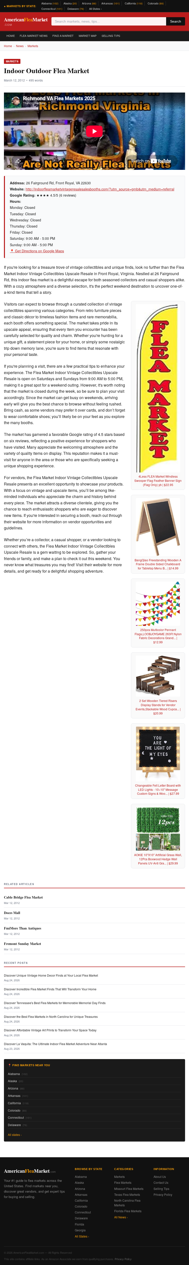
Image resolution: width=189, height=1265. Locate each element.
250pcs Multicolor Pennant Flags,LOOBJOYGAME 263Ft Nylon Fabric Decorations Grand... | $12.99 (158, 636)
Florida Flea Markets (128, 1211)
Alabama (49, 3)
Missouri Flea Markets (128, 1188)
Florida (79, 1224)
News (20, 46)
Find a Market (63, 36)
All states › (15, 1134)
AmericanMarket (25, 21)
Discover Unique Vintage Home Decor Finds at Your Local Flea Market (51, 975)
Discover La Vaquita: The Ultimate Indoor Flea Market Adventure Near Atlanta (55, 1044)
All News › (121, 1217)
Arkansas (110, 3)
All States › (95, 9)
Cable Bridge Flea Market (23, 897)
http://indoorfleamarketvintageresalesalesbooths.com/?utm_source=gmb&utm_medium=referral (100, 189)
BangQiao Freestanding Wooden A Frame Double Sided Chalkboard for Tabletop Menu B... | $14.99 (158, 564)
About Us (160, 1176)
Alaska (70, 3)
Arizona (89, 3)
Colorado (156, 3)
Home (10, 36)
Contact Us (161, 1182)
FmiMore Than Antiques (22, 928)
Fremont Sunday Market (22, 943)
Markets (33, 46)
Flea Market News (33, 36)
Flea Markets (122, 1182)
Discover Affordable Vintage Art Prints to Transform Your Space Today (50, 1030)
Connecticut (51, 9)
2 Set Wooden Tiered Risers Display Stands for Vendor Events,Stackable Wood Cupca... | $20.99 (158, 707)
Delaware (75, 9)
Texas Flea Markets (127, 1194)
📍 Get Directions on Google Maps (37, 250)
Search (175, 21)
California (133, 3)
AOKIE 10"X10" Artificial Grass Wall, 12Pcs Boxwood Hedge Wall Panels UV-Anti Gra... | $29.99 (158, 859)
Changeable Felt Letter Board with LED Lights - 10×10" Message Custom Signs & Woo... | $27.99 (158, 789)
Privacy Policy (163, 1194)
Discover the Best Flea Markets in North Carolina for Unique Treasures (51, 1016)
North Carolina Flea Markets (127, 1202)
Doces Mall (12, 912)
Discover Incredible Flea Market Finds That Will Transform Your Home (50, 989)
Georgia (80, 1230)
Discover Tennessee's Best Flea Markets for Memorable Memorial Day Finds (55, 1003)
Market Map (88, 36)
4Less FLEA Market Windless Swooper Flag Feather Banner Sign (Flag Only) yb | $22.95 (158, 480)
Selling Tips (111, 36)
